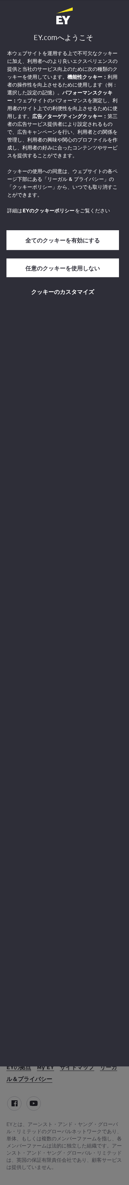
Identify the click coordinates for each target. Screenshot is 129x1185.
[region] (64, 533)
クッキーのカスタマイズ (62, 291)
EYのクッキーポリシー (49, 210)
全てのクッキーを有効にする (62, 240)
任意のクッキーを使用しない (62, 268)
